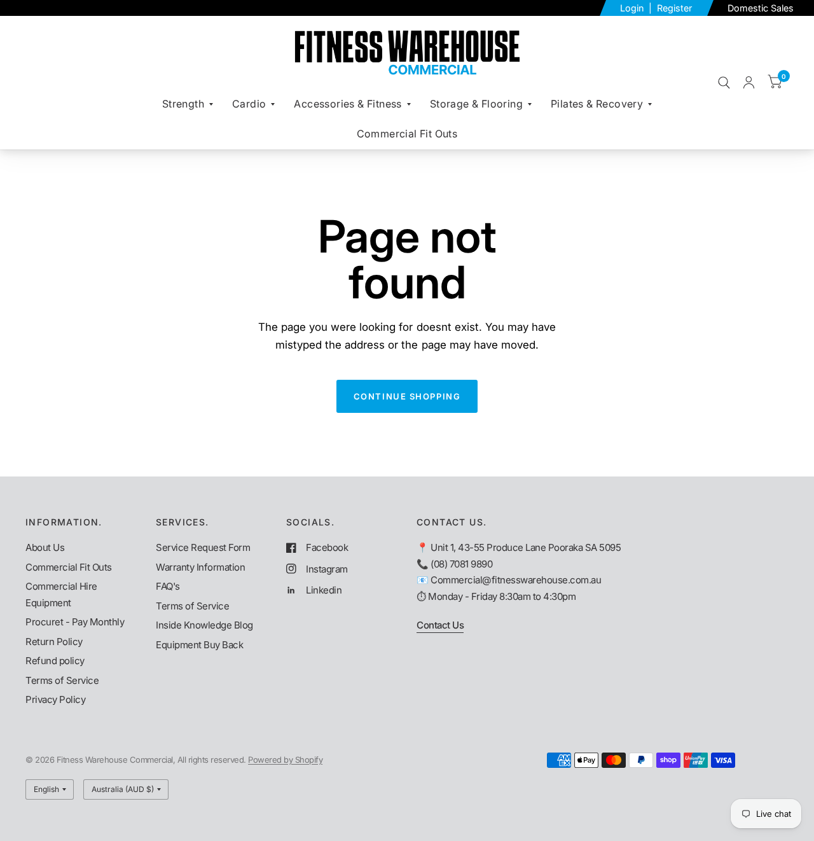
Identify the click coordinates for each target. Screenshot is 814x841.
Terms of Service (62, 680)
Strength (183, 103)
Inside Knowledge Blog (204, 625)
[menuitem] (188, 104)
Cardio (249, 103)
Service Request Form (203, 547)
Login (633, 8)
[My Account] (748, 82)
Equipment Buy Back (199, 645)
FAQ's (168, 586)
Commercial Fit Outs (407, 133)
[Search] (724, 82)
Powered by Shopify (285, 759)
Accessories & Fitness (347, 103)
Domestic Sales (761, 8)
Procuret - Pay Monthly (74, 622)
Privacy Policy (55, 699)
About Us (44, 547)
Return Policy (54, 642)
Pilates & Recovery (597, 103)
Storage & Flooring (476, 103)
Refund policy (55, 661)
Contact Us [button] (440, 625)
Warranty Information (200, 567)
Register (674, 8)
